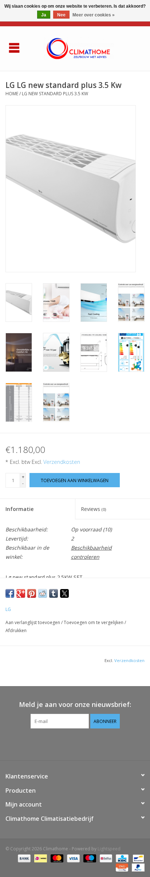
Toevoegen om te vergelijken (94, 622)
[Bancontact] (137, 858)
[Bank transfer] (23, 858)
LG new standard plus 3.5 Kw (55, 94)
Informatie (19, 508)
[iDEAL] (40, 858)
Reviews (93, 508)
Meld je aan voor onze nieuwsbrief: (75, 704)
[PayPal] (137, 867)
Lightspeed (109, 849)
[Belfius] (105, 858)
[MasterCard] (56, 858)
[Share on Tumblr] (53, 593)
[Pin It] (31, 593)
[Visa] (72, 858)
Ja (43, 15)
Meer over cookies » (93, 15)
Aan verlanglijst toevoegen (33, 622)
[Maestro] (89, 858)
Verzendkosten (61, 461)
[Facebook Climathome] (75, 743)
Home (11, 94)
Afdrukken (16, 630)
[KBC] (121, 858)
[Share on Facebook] (9, 593)
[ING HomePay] (121, 867)
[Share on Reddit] (42, 593)
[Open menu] (14, 47)
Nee (61, 15)
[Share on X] (64, 593)
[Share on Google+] (20, 593)
